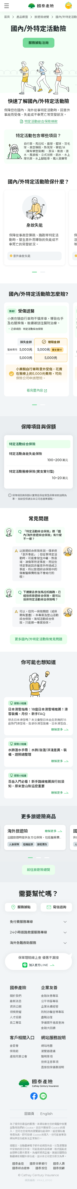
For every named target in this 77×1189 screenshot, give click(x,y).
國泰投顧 (59, 1168)
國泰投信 (41, 1168)
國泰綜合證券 (21, 1168)
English (46, 1114)
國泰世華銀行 (38, 1163)
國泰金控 (18, 1163)
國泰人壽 (59, 1163)
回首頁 (29, 1114)
